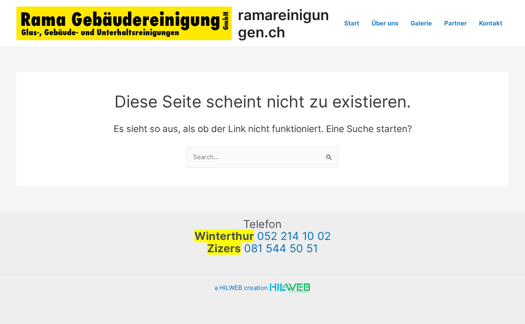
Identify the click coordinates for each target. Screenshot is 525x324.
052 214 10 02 (294, 235)
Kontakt (490, 23)
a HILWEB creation (242, 288)
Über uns (385, 23)
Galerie (421, 23)
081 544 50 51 (281, 248)
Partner (455, 23)
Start (351, 23)
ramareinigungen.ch (283, 23)
